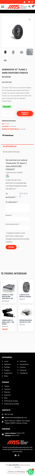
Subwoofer (12, 126)
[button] (30, 19)
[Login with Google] (7, 176)
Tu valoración (12, 202)
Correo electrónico (13, 224)
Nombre (9, 215)
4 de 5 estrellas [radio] (27, 193)
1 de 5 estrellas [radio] (20, 193)
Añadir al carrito (25, 113)
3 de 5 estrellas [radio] (24, 193)
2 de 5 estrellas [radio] (22, 193)
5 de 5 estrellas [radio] (20, 196)
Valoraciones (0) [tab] (9, 146)
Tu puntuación (11, 195)
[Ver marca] (8, 135)
